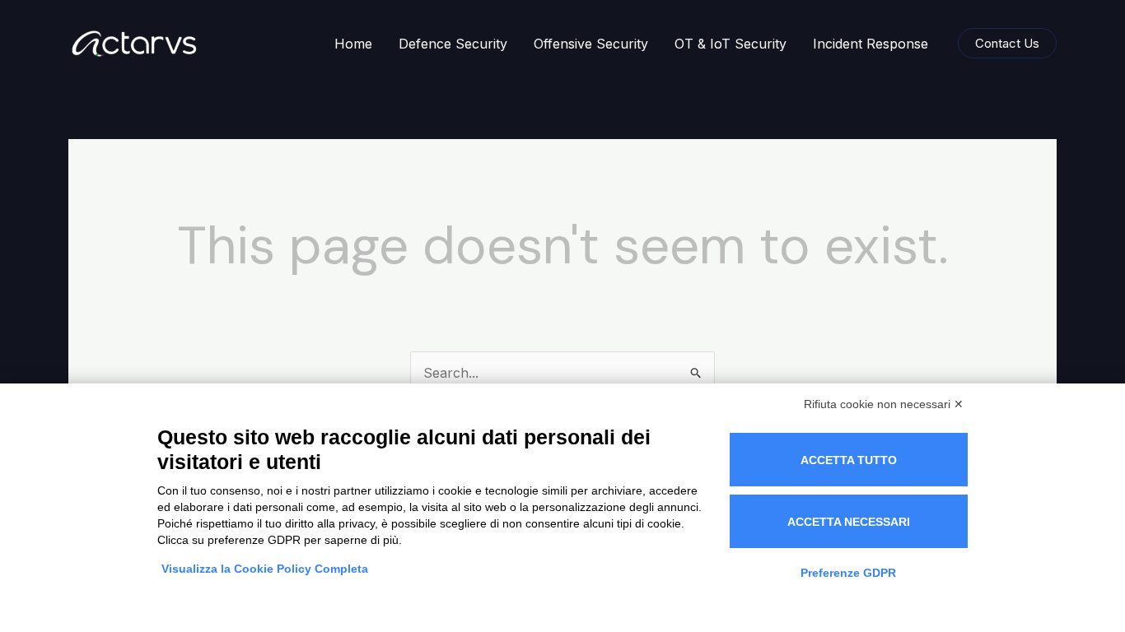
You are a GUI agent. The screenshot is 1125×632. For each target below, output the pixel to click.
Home (353, 43)
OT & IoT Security (731, 43)
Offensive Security (591, 43)
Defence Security (453, 43)
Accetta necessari (848, 521)
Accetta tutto (849, 460)
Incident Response (870, 43)
